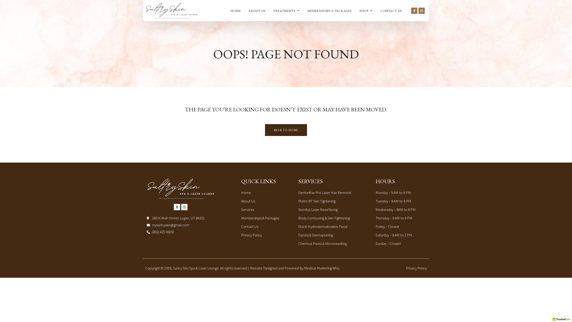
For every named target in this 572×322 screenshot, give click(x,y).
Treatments (284, 11)
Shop (364, 11)
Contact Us (391, 11)
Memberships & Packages (329, 11)
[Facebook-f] (414, 11)
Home (236, 11)
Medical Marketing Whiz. (322, 268)
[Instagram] (421, 11)
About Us (256, 11)
